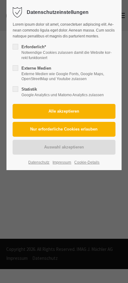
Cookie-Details (86, 162)
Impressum (62, 162)
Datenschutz (38, 162)
